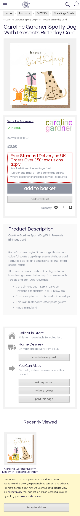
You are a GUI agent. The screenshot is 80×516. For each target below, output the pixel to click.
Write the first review (20, 121)
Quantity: (46, 208)
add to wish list (40, 199)
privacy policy (15, 492)
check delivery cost (44, 357)
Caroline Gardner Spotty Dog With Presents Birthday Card (20, 471)
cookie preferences (30, 496)
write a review (44, 390)
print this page (44, 399)
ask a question (44, 382)
